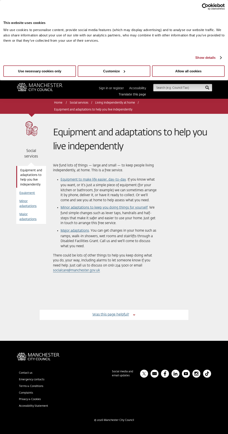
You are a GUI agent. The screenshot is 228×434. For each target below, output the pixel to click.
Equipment (27, 193)
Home (58, 102)
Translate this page (132, 94)
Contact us (25, 373)
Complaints (26, 393)
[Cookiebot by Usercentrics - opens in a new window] (205, 6)
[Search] (207, 88)
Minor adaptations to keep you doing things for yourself (104, 207)
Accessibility (137, 88)
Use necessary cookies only (39, 71)
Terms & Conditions (31, 386)
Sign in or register (111, 88)
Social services (79, 102)
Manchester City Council (45, 84)
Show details (205, 57)
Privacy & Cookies (30, 399)
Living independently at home (115, 102)
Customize (111, 71)
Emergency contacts (31, 379)
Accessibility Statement (33, 406)
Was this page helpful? (110, 314)
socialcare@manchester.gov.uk (76, 270)
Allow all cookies (188, 71)
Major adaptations (28, 217)
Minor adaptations (28, 203)
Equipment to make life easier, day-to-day (93, 179)
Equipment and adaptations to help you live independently (31, 177)
